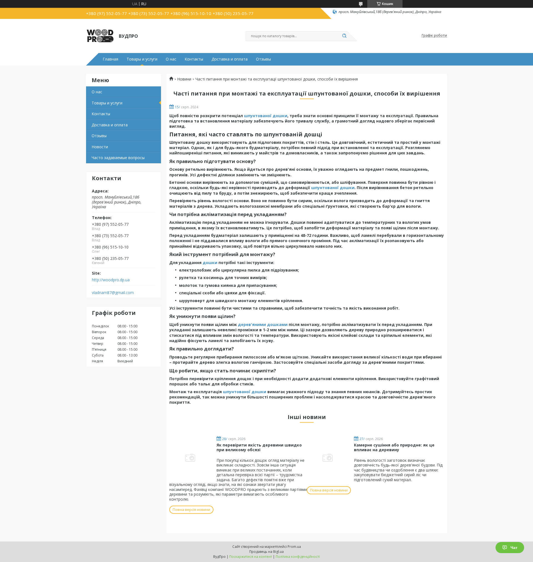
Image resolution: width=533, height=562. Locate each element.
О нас (171, 59)
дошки (210, 262)
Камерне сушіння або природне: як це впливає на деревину (394, 447)
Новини (184, 79)
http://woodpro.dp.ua (111, 279)
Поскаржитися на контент (250, 556)
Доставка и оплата (230, 59)
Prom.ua (294, 546)
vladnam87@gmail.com (113, 292)
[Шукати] (344, 36)
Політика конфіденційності (298, 556)
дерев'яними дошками (263, 324)
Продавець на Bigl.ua (266, 551)
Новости (100, 146)
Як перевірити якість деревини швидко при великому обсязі (259, 447)
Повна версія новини (191, 509)
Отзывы (263, 59)
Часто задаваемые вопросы (118, 157)
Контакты (194, 59)
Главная (110, 59)
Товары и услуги (142, 59)
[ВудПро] (100, 35)
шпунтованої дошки (265, 115)
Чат (514, 547)
